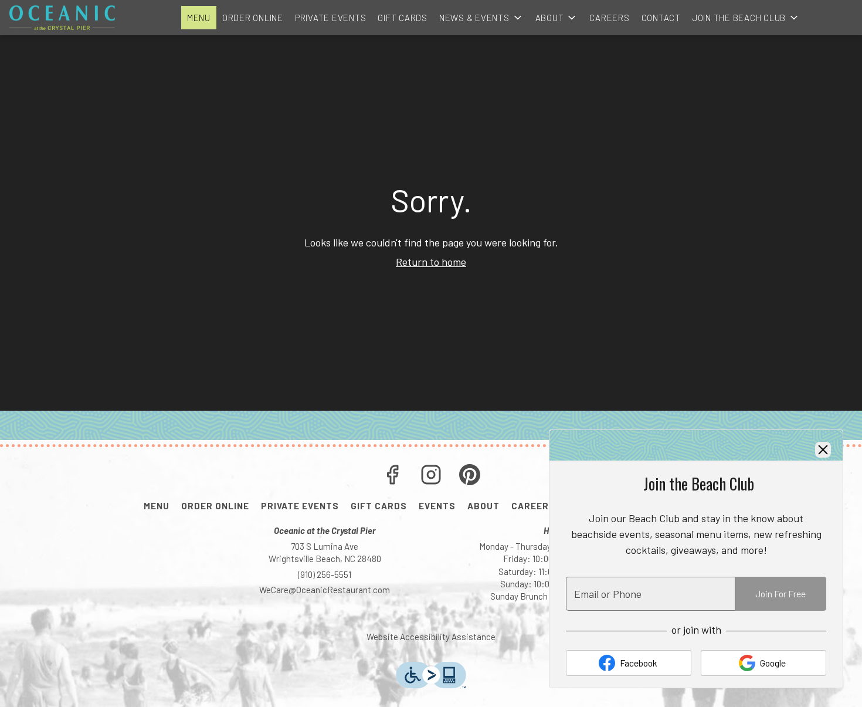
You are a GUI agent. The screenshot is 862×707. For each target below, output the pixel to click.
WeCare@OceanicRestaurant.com (324, 589)
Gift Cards (402, 17)
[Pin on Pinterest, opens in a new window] (469, 477)
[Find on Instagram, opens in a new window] (431, 477)
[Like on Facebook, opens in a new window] (392, 477)
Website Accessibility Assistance (431, 636)
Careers (609, 17)
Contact (661, 17)
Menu (199, 17)
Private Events (330, 17)
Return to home (431, 261)
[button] (481, 17)
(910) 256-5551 (324, 574)
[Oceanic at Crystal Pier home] (62, 17)
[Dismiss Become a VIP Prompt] (823, 450)
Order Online (252, 17)
